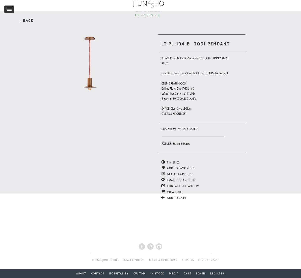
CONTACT (98, 273)
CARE (187, 273)
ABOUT (81, 273)
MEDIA (174, 273)
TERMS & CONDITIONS (163, 260)
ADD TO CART (176, 198)
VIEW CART (174, 192)
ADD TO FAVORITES (180, 168)
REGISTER (217, 273)
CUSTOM (140, 273)
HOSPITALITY (119, 273)
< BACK (27, 20)
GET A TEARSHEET (179, 174)
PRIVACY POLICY (133, 260)
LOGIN (200, 273)
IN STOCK (157, 273)
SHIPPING (188, 260)
